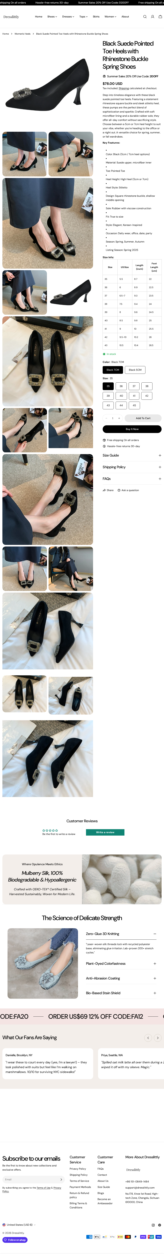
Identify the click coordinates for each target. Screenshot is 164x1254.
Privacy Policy (78, 1168)
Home (5, 33)
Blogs (101, 1193)
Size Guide (104, 1187)
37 (134, 386)
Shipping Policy (79, 1175)
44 (121, 405)
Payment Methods (80, 1187)
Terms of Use (43, 1187)
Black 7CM (113, 370)
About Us (103, 1181)
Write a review (105, 832)
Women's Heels (22, 33)
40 (121, 395)
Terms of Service (79, 1181)
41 (134, 395)
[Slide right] (158, 1038)
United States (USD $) (20, 1224)
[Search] (145, 16)
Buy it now (132, 429)
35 (108, 386)
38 (146, 386)
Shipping (124, 88)
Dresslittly (18, 1233)
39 (108, 395)
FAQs (101, 1168)
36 (121, 386)
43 (108, 405)
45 (134, 405)
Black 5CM (135, 370)
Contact (102, 1175)
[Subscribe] (61, 1179)
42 (146, 395)
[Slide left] (148, 1038)
